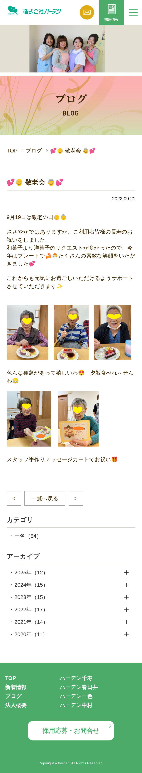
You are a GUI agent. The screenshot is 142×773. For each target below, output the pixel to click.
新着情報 (16, 687)
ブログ (34, 151)
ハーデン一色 (76, 696)
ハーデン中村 (76, 705)
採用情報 (111, 19)
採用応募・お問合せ (71, 730)
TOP (12, 151)
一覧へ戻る (44, 498)
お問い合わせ (87, 12)
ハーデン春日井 (79, 687)
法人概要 (16, 705)
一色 (28, 536)
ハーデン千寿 (76, 678)
